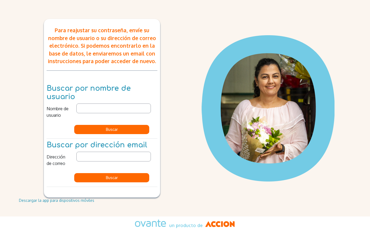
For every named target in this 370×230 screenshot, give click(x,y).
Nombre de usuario (58, 112)
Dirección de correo (56, 160)
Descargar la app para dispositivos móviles (56, 200)
